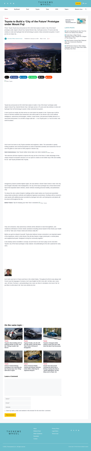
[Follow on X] (8, 3)
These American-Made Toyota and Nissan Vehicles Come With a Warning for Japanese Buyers (32, 368)
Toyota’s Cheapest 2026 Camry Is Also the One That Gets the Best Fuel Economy (52, 344)
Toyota (37, 9)
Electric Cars (78, 9)
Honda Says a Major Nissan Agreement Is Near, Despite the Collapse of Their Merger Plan (75, 36)
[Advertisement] (33, 94)
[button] (86, 9)
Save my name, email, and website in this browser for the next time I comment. (28, 410)
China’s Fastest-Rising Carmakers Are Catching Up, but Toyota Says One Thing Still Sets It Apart (13, 368)
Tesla (47, 9)
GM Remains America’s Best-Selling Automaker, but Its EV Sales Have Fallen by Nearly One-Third (75, 47)
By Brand (17, 9)
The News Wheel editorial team (14, 38)
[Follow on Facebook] (5, 3)
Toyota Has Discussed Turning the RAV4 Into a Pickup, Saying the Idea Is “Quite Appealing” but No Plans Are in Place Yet (51, 369)
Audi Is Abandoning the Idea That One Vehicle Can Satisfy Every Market (75, 31)
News (6, 9)
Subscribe (78, 3)
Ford (27, 9)
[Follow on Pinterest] (11, 3)
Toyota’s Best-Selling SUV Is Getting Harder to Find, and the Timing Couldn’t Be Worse (13, 345)
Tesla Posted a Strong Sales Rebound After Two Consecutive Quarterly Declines (75, 42)
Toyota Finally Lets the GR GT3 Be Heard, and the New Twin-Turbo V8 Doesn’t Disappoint (32, 345)
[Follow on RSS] (14, 3)
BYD (57, 9)
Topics (66, 9)
